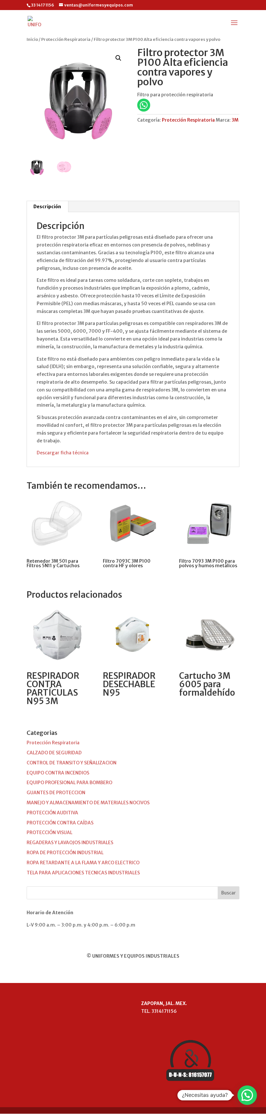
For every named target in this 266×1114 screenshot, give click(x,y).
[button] (118, 58)
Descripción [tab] (47, 207)
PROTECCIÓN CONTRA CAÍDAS (60, 823)
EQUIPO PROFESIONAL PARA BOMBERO (69, 782)
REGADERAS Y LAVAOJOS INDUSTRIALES (70, 842)
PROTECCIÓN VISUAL (49, 832)
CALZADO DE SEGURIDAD (54, 753)
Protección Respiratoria (66, 39)
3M (235, 120)
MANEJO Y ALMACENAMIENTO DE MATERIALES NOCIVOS (88, 803)
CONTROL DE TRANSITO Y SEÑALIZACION (71, 763)
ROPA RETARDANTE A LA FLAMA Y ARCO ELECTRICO (83, 863)
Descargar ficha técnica (63, 453)
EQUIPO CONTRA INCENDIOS (58, 773)
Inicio (32, 39)
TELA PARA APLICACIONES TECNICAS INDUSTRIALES (83, 873)
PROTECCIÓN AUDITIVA (52, 813)
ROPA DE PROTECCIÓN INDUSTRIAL (65, 853)
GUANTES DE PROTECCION (56, 793)
